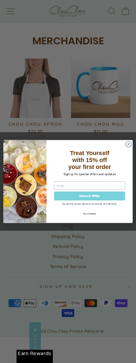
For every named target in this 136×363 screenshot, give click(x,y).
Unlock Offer (89, 195)
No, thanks (89, 214)
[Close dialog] (128, 144)
